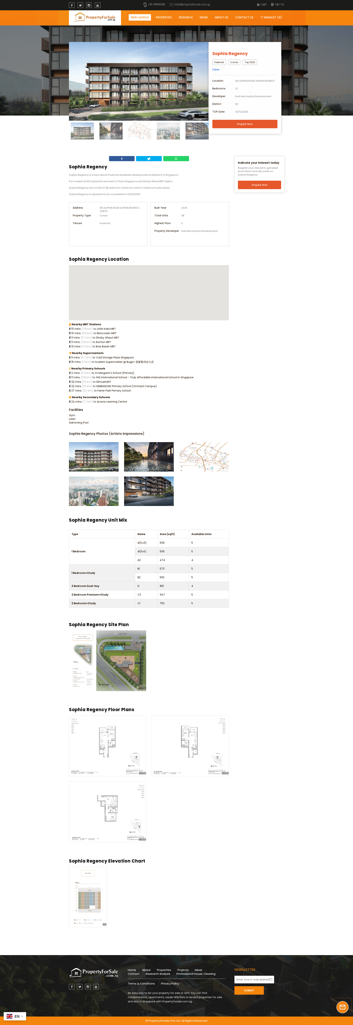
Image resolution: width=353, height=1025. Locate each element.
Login (264, 4)
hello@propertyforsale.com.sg (192, 4)
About (146, 970)
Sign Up (279, 4)
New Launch (140, 17)
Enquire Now (245, 124)
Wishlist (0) (272, 17)
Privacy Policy (170, 983)
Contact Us (244, 17)
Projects (183, 970)
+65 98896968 (156, 4)
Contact (134, 974)
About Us (221, 17)
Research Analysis (158, 974)
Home (132, 970)
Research (186, 17)
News (204, 17)
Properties (164, 17)
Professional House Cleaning (195, 974)
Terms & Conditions (141, 983)
